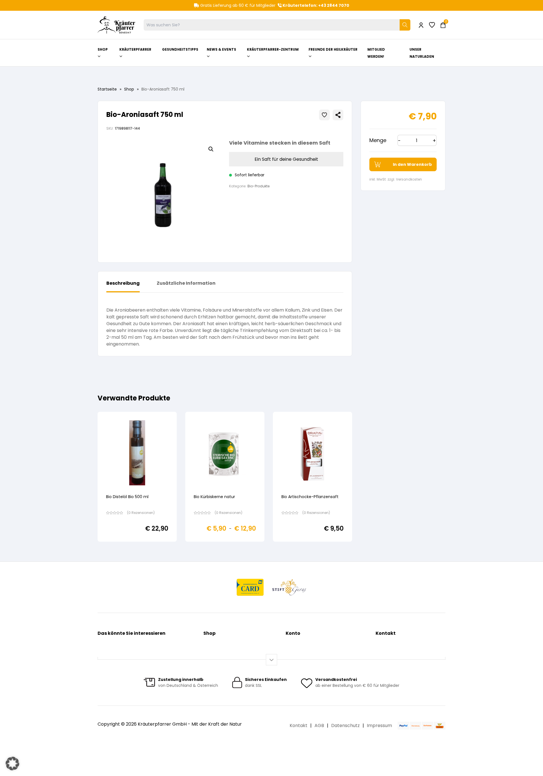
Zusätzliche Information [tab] (186, 283)
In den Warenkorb (412, 164)
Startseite (107, 89)
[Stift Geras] (289, 587)
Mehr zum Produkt (137, 545)
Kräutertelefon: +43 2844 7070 (315, 5)
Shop (129, 89)
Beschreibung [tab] (123, 283)
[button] (211, 149)
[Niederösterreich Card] (250, 587)
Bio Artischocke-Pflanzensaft (310, 497)
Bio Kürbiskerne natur (214, 497)
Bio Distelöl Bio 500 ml (127, 497)
